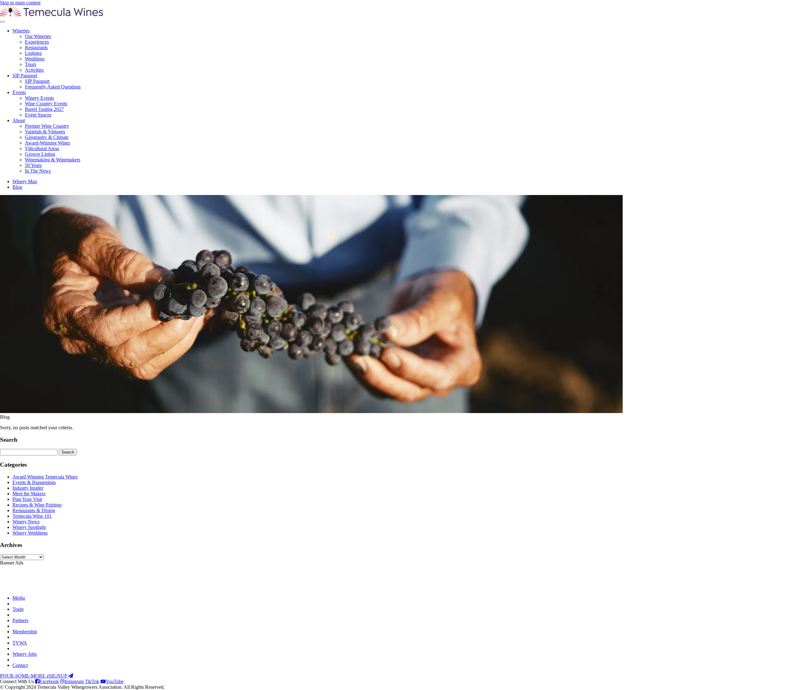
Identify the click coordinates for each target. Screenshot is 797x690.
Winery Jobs (24, 654)
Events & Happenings (34, 482)
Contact (20, 665)
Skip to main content (20, 2)
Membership (24, 631)
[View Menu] (2, 22)
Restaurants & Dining (33, 510)
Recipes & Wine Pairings (37, 504)
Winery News (26, 521)
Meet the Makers (28, 493)
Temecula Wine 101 (32, 516)
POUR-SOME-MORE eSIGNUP (34, 675)
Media (18, 598)
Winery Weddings (30, 532)
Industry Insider (27, 488)
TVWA (19, 642)
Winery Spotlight (29, 527)
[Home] (51, 14)
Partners (20, 620)
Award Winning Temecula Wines (45, 476)
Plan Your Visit (27, 499)
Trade (18, 609)
